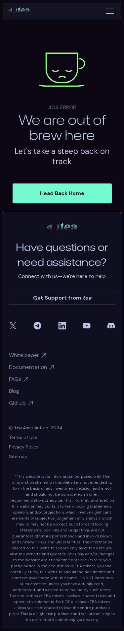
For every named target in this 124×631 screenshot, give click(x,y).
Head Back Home (62, 193)
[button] (110, 11)
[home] (22, 11)
